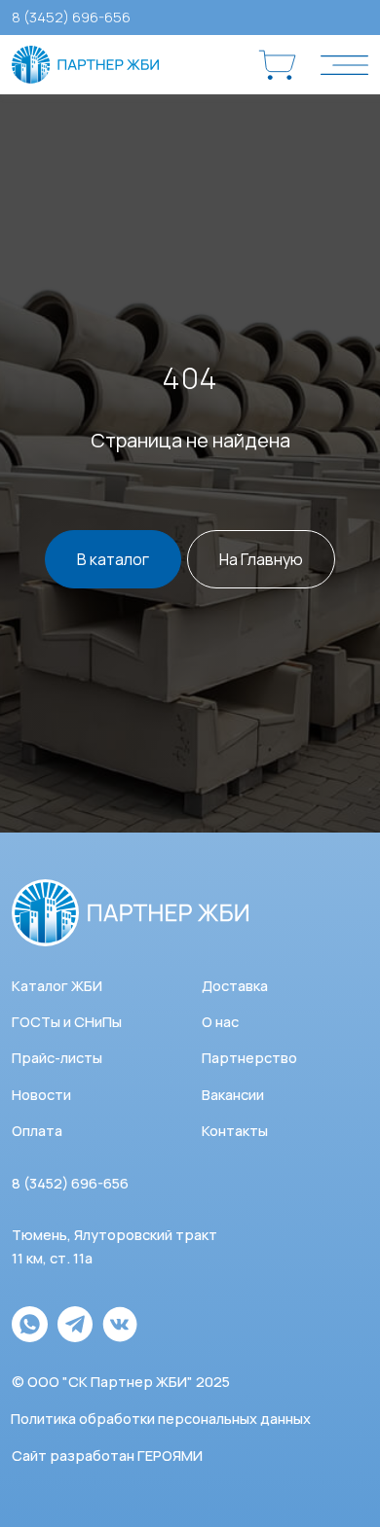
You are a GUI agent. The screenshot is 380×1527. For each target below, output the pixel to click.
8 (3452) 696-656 (71, 16)
